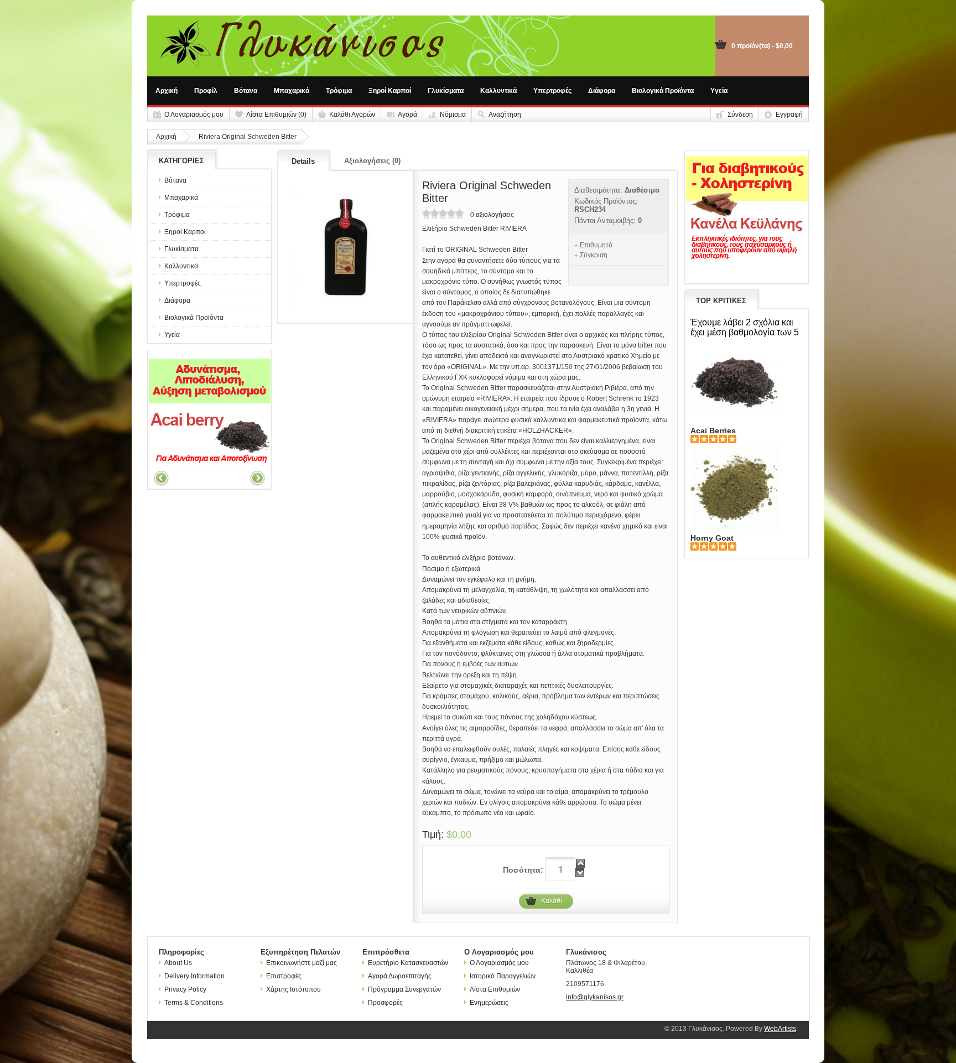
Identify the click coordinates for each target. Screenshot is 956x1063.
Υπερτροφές (552, 91)
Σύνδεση (740, 114)
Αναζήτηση (505, 114)
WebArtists (780, 1029)
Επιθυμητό (596, 245)
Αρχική (166, 91)
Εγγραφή (789, 114)
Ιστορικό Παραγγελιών (503, 976)
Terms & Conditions (193, 1003)
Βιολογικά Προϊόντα (663, 91)
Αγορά (407, 114)
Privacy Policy (185, 989)
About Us (178, 963)
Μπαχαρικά (291, 91)
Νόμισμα (453, 114)
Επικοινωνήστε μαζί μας (301, 963)
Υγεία (719, 91)
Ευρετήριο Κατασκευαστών (408, 963)
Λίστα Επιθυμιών (495, 989)
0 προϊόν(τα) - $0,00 (762, 46)
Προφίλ (205, 91)
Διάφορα (601, 91)
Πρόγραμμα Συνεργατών (404, 989)
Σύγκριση (593, 255)
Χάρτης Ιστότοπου (293, 989)
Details (303, 161)
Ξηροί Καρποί (389, 91)
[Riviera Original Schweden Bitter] (345, 247)
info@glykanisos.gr (595, 997)
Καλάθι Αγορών (352, 114)
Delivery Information (194, 976)
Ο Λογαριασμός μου (194, 114)
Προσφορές (385, 1003)
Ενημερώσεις (489, 1003)
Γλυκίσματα (446, 91)
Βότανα (245, 91)
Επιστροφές (284, 976)
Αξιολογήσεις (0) (372, 161)
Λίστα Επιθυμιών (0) (276, 114)
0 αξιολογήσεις (492, 215)
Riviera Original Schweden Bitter (248, 137)
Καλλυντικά (498, 91)
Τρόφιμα (339, 91)
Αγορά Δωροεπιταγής (400, 976)
